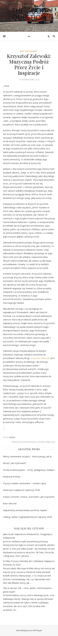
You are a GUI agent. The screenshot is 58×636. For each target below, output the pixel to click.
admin (12, 437)
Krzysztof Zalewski (40, 358)
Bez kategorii (29, 51)
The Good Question (29, 14)
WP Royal (37, 630)
